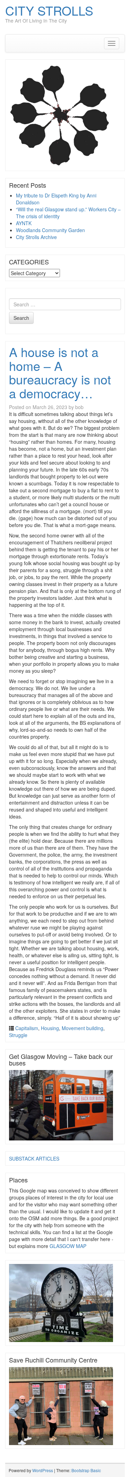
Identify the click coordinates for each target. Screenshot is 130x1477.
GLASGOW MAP (68, 1245)
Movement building (82, 1028)
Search (21, 317)
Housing (50, 1028)
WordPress (42, 1470)
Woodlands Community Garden (50, 230)
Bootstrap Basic (86, 1470)
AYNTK (24, 223)
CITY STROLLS (49, 10)
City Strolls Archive (36, 237)
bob (79, 407)
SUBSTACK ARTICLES (34, 1158)
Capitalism (26, 1028)
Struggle (18, 1035)
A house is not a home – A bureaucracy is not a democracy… (60, 372)
